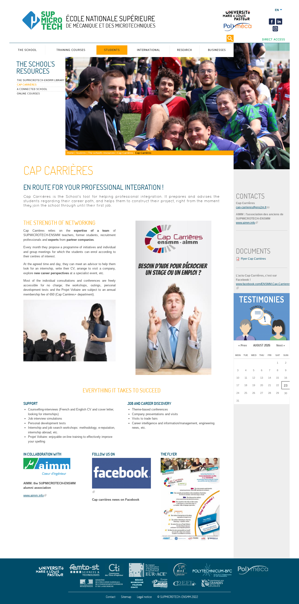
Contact (110, 597)
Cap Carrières (26, 84)
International (148, 49)
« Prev (242, 345)
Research (184, 49)
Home (70, 152)
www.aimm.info (33, 495)
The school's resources (35, 68)
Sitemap (126, 597)
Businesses (217, 49)
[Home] (52, 21)
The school (27, 49)
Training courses (70, 49)
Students (112, 49)
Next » (280, 345)
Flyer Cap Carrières (253, 258)
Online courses (28, 93)
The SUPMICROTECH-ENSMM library (40, 80)
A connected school (32, 89)
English (277, 10)
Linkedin (279, 21)
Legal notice (144, 597)
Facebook (272, 21)
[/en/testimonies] (262, 316)
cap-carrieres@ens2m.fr (251, 207)
